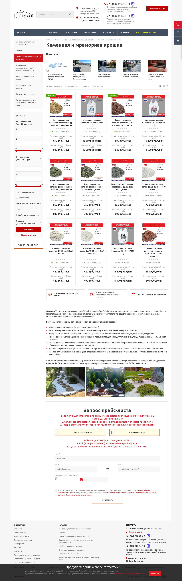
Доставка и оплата (21, 532)
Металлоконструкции (83, 432)
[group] (57, 70)
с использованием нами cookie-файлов (131, 574)
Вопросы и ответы (21, 536)
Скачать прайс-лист (28, 245)
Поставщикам (90, 32)
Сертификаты (19, 544)
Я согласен (155, 574)
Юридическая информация (25, 562)
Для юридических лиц (23, 540)
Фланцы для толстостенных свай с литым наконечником (76, 541)
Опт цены (18, 529)
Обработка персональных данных (28, 559)
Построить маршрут (89, 14)
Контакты (125, 32)
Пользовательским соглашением (78, 495)
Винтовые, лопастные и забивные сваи (75, 529)
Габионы (62, 532)
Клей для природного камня (70, 546)
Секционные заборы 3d (68, 554)
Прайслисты (108, 32)
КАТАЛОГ (63, 525)
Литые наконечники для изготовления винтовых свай (79, 558)
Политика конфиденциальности (114, 493)
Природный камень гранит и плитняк (74, 536)
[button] (48, 70)
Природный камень (137, 432)
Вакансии (17, 547)
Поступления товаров (146, 32)
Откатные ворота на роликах (71, 550)
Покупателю (71, 32)
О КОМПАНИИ (20, 525)
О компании (54, 32)
